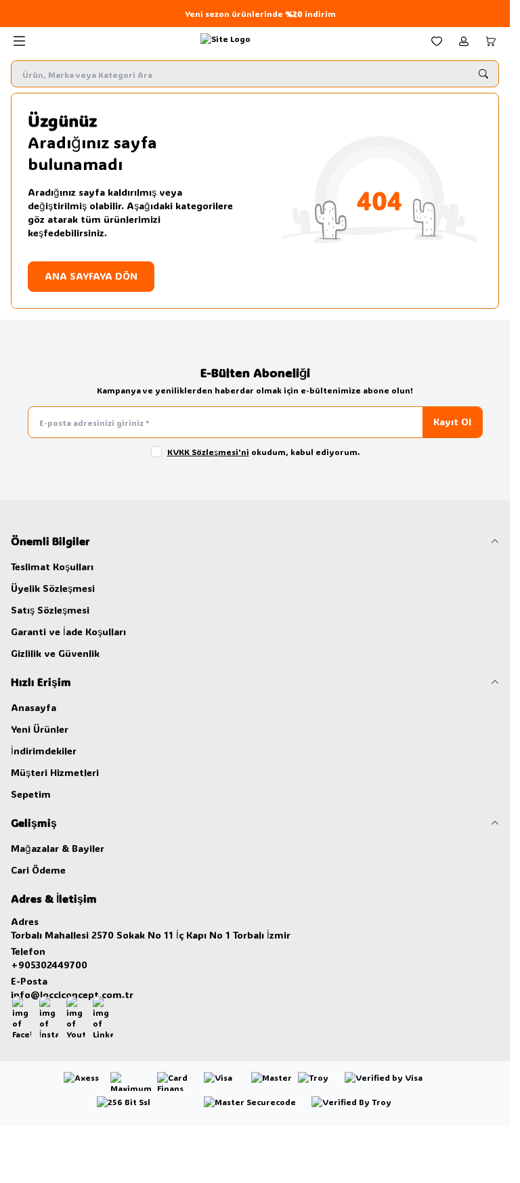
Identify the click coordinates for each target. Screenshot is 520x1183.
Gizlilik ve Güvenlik (55, 653)
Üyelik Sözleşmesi (53, 588)
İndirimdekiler (44, 750)
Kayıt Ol (452, 421)
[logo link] (225, 41)
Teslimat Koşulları (52, 566)
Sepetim (31, 794)
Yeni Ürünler (39, 729)
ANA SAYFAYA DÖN (91, 276)
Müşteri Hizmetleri (55, 772)
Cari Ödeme (38, 869)
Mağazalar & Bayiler (57, 848)
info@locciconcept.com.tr (72, 994)
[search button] (483, 73)
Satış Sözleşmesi (50, 609)
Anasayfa (33, 707)
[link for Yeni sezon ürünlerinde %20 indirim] (255, 13)
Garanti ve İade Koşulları (68, 631)
